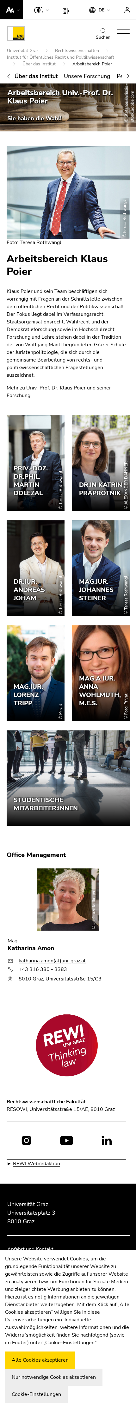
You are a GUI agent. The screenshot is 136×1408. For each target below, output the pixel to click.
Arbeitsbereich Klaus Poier (57, 265)
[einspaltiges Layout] (67, 9)
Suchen (103, 37)
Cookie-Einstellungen (36, 1394)
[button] (11, 9)
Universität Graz (23, 51)
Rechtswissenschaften (77, 51)
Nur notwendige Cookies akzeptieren (54, 1377)
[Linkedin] (107, 1140)
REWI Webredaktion (36, 1163)
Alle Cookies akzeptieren (40, 1360)
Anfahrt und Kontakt (30, 1249)
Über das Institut (39, 64)
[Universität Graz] (16, 34)
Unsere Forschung (87, 76)
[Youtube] (66, 1140)
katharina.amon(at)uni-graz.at (52, 960)
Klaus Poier (73, 387)
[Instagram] (26, 1140)
